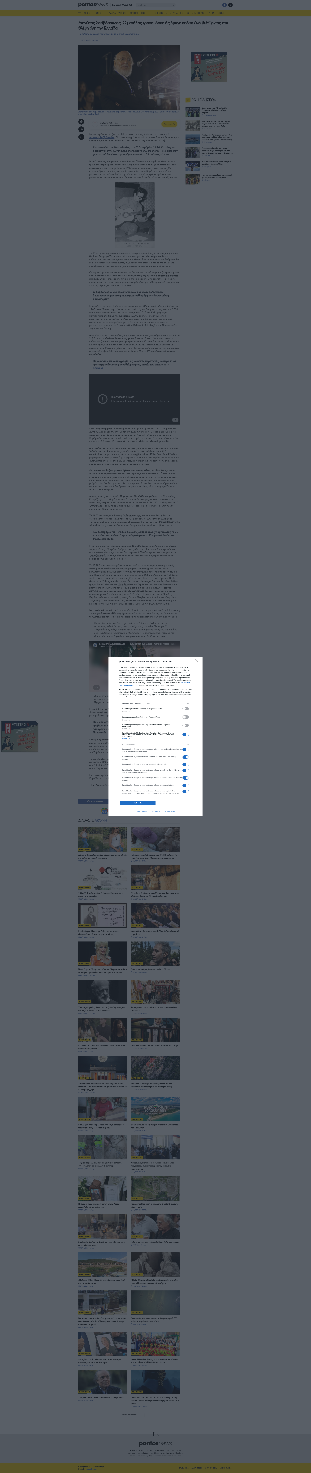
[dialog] (155, 736)
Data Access (155, 812)
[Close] (197, 661)
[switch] (185, 708)
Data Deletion (142, 812)
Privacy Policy (169, 812)
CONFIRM (138, 803)
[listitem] (155, 703)
